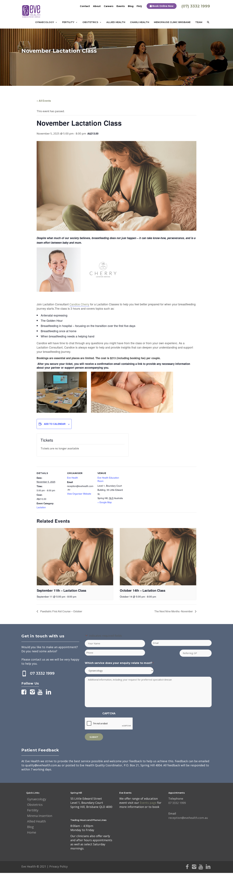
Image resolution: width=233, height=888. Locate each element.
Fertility (68, 22)
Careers (108, 6)
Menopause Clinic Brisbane (172, 22)
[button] (116, 325)
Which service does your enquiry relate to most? (119, 662)
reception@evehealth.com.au (188, 816)
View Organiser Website (79, 493)
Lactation (41, 507)
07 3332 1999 (42, 673)
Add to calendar (54, 423)
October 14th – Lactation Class (142, 590)
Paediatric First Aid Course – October (61, 611)
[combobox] (116, 325)
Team (198, 22)
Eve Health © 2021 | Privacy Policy (44, 866)
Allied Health (115, 22)
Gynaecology (44, 22)
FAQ (139, 6)
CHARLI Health (139, 22)
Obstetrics (90, 22)
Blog (130, 6)
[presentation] (75, 556)
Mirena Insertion (39, 816)
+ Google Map (104, 502)
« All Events (44, 100)
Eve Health (72, 477)
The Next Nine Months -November (173, 611)
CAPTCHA (108, 713)
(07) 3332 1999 (195, 6)
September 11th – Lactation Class (61, 590)
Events (120, 6)
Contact (85, 6)
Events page (148, 803)
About (97, 6)
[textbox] (116, 308)
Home (31, 832)
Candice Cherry (79, 304)
